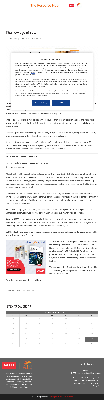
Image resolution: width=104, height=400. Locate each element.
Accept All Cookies (61, 103)
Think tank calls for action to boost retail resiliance (27, 163)
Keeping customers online (16, 167)
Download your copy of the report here (23, 280)
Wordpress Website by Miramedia (62, 397)
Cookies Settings (41, 103)
